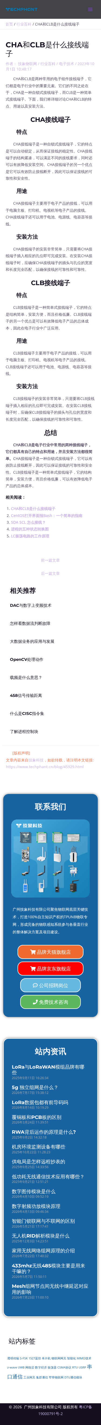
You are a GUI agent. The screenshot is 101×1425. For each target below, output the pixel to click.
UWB (21, 1367)
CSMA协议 (64, 1367)
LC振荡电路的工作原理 (30, 535)
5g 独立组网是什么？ (35, 1087)
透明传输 (13, 1358)
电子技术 (66, 63)
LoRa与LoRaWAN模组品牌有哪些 (48, 1070)
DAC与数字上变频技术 (30, 605)
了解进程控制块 (24, 731)
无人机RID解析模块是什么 (40, 1236)
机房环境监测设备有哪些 (38, 1147)
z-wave (12, 1367)
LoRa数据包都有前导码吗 (40, 1102)
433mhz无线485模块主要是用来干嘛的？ (48, 1269)
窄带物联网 (56, 1377)
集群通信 (42, 1377)
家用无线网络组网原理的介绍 (43, 1251)
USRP (82, 1367)
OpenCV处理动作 (26, 659)
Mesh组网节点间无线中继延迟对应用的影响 (50, 1289)
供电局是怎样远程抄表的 (38, 1162)
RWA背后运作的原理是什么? (44, 1132)
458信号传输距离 (26, 695)
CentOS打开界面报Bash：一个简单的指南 (46, 515)
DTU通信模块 (73, 1377)
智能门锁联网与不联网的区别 (43, 1221)
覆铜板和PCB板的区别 (36, 1117)
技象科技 (36, 760)
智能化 (71, 1358)
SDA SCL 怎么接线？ (28, 522)
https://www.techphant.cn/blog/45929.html (45, 766)
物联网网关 (58, 1358)
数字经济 (41, 1367)
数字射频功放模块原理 (36, 1206)
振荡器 (52, 1367)
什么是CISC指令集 (27, 713)
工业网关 (29, 1377)
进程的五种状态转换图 (30, 528)
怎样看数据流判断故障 (30, 623)
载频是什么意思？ (26, 677)
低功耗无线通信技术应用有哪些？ (48, 1177)
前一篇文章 (50, 560)
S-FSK (24, 1358)
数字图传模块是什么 (33, 1191)
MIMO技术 (84, 1358)
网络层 (29, 1367)
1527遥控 (35, 1358)
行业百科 (47, 63)
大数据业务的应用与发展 (32, 641)
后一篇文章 (50, 573)
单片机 (46, 1358)
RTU (75, 1367)
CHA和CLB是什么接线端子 (33, 508)
